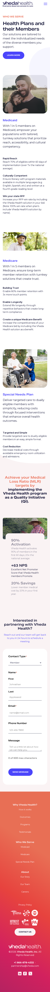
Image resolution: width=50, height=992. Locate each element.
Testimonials (25, 832)
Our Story (25, 877)
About (25, 872)
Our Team (25, 884)
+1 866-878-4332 (24, 962)
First (11, 679)
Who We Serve (25, 842)
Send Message (20, 772)
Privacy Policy (25, 905)
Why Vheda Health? (25, 805)
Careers (25, 892)
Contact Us (25, 932)
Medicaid (25, 847)
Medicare (25, 854)
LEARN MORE (13, 55)
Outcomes (25, 817)
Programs (25, 824)
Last (11, 692)
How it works (25, 809)
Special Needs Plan (25, 862)
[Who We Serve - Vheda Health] (18, 4)
